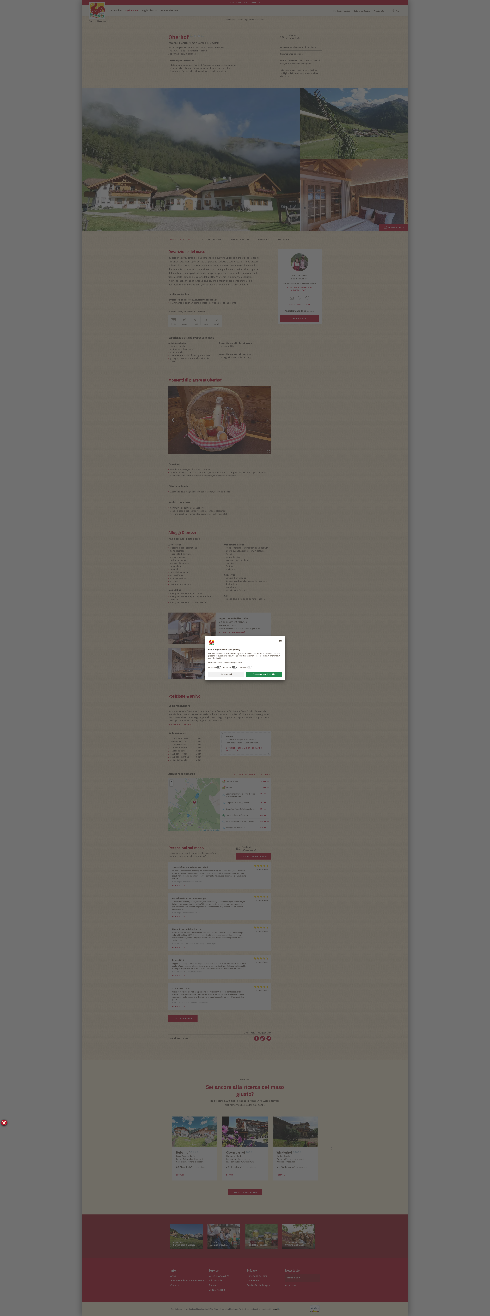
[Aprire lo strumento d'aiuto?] (4, 1122)
